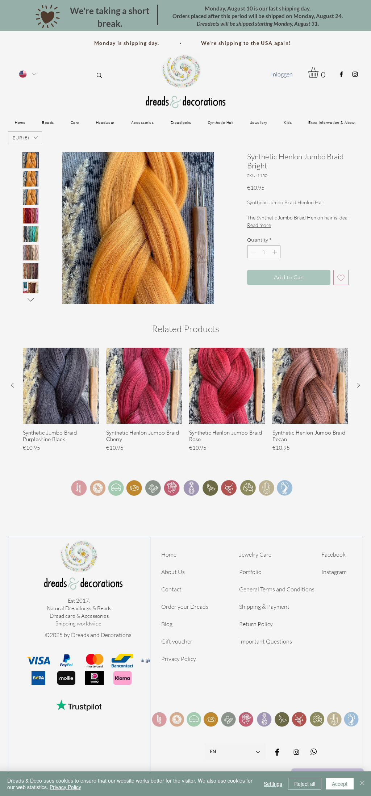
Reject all (304, 783)
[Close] (362, 783)
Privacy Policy (178, 658)
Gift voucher (176, 641)
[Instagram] (355, 74)
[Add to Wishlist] (341, 277)
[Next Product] (358, 385)
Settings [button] (273, 783)
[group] (185, 399)
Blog (166, 624)
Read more (259, 225)
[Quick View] (61, 386)
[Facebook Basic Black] (277, 752)
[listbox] (25, 137)
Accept (339, 783)
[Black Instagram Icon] (296, 752)
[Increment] (275, 252)
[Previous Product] (12, 385)
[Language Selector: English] (27, 74)
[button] (319, 72)
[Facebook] (341, 74)
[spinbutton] (264, 252)
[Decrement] (252, 252)
